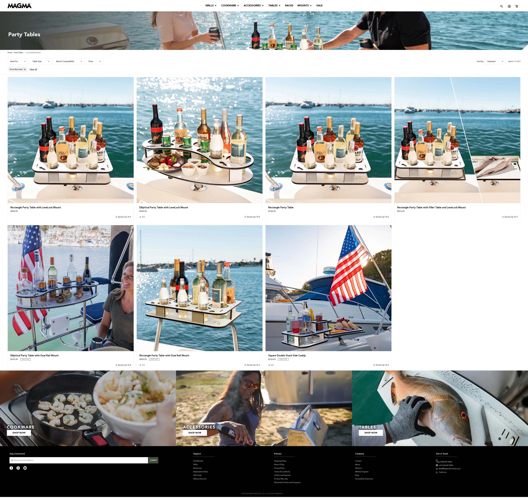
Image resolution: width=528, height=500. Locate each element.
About (357, 464)
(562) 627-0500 (446, 462)
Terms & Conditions (282, 472)
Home (10, 52)
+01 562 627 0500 (446, 465)
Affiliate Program (362, 472)
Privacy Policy (279, 468)
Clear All (33, 69)
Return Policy (279, 464)
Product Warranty (281, 479)
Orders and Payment (282, 475)
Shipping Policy (280, 461)
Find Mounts (198, 461)
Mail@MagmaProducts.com (449, 469)
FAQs (195, 464)
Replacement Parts (200, 472)
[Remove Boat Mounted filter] (25, 69)
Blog (357, 475)
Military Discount (199, 479)
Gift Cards (197, 475)
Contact (358, 461)
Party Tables (18, 52)
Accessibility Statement (364, 479)
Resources (197, 468)
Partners (358, 468)
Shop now (19, 432)
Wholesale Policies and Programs (287, 482)
